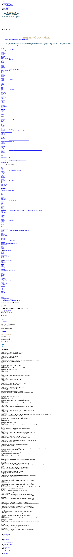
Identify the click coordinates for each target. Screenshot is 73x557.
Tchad (2, 287)
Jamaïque (3, 142)
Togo (2, 288)
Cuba (2, 128)
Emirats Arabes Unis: (5, 157)
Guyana (2, 137)
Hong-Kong (3, 188)
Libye (2, 261)
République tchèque (5, 103)
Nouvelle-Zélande (5, 298)
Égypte (2, 246)
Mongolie (3, 206)
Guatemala (3, 135)
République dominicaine (6, 132)
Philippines (3, 212)
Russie (2, 167)
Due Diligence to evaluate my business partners (17, 39)
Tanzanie (3, 286)
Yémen (2, 224)
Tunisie (2, 289)
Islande (2, 85)
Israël (2, 194)
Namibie (2, 271)
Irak (1, 191)
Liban (2, 203)
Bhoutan (2, 176)
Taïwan (2, 219)
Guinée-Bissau (4, 255)
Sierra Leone (3, 279)
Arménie (2, 171)
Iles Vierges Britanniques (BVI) (8, 141)
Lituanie (2, 91)
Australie (3, 297)
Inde (2, 189)
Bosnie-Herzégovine (5, 58)
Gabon (2, 249)
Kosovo (2, 88)
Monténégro (3, 97)
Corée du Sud (4, 185)
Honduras (3, 138)
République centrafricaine (6, 240)
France (2, 80)
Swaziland (3, 284)
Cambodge (3, 180)
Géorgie (2, 186)
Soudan (2, 282)
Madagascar (3, 262)
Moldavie (3, 96)
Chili (2, 124)
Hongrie (2, 83)
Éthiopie (2, 248)
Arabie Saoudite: (4, 162)
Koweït (2, 201)
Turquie (2, 221)
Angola (2, 231)
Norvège (2, 98)
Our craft (8, 7)
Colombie (3, 125)
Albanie (2, 52)
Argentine (3, 119)
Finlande (2, 79)
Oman (2, 208)
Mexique (3, 129)
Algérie (2, 230)
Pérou (2, 147)
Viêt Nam (3, 223)
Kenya (2, 257)
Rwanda (2, 275)
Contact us (5, 548)
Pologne (2, 101)
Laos (2, 202)
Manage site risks (10, 190)
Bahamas (3, 130)
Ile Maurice (3, 267)
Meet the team (9, 5)
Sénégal (2, 277)
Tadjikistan (3, 217)
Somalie (2, 280)
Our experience (6, 540)
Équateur (3, 133)
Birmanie (3, 177)
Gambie (2, 251)
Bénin (2, 233)
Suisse (2, 112)
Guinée (2, 253)
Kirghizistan (3, 199)
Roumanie (3, 105)
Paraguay (3, 146)
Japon (2, 195)
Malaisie (2, 204)
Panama (2, 145)
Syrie (2, 216)
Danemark (3, 63)
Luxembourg (3, 92)
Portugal (2, 102)
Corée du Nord (4, 184)
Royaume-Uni (4, 50)
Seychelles (3, 278)
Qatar (2, 168)
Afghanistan (3, 170)
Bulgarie (2, 59)
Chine (2, 181)
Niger (2, 273)
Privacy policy (6, 534)
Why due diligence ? (8, 542)
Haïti (2, 139)
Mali (2, 265)
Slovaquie (3, 109)
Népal (2, 207)
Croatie (2, 62)
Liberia (2, 260)
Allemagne (3, 53)
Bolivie (2, 120)
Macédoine (3, 93)
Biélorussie (3, 57)
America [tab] (2, 116)
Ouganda (3, 274)
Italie (2, 87)
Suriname (3, 150)
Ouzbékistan (3, 210)
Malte (2, 94)
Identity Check (6, 3)
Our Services (6, 539)
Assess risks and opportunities (13, 119)
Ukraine (2, 114)
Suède (2, 111)
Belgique (3, 56)
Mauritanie (3, 269)
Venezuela (3, 152)
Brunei (2, 179)
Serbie (2, 107)
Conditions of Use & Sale (9, 537)
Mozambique (3, 270)
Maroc (2, 266)
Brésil (2, 121)
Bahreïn (2, 173)
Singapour (3, 213)
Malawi (2, 264)
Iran (1, 193)
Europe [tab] (2, 48)
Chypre (2, 61)
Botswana (3, 234)
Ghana (2, 252)
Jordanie (2, 197)
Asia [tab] (2, 155)
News (4, 1)
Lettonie (2, 89)
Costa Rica (3, 126)
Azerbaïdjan (3, 172)
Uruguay (3, 151)
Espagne (2, 65)
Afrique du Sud (4, 229)
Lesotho (2, 258)
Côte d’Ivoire (4, 244)
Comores (3, 242)
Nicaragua (3, 143)
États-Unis (3, 134)
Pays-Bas (3, 100)
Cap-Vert (3, 239)
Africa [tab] (2, 226)
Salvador (3, 148)
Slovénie (2, 110)
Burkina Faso (4, 235)
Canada (2, 123)
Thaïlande (3, 220)
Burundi (2, 236)
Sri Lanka (3, 215)
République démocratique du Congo (9, 243)
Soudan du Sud (4, 283)
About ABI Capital (7, 4)
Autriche (2, 54)
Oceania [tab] (2, 294)
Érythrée (2, 247)
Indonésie (3, 190)
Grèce (2, 81)
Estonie (2, 66)
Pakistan (2, 211)
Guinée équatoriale (5, 256)
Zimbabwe (3, 292)
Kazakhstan (3, 198)
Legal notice (6, 535)
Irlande (2, 84)
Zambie (2, 291)
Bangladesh (3, 175)
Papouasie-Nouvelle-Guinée (7, 300)
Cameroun (3, 238)
